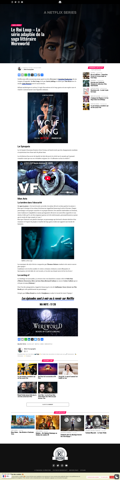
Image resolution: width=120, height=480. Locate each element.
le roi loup (31, 344)
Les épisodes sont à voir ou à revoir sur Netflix (48, 298)
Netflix (37, 344)
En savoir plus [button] (104, 477)
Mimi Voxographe (29, 69)
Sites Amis (83, 470)
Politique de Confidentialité (60, 470)
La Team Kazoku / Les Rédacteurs (42, 470)
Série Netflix (48, 344)
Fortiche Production (65, 79)
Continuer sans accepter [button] (93, 477)
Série (42, 344)
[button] (116, 476)
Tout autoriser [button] (114, 477)
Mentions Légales (73, 470)
